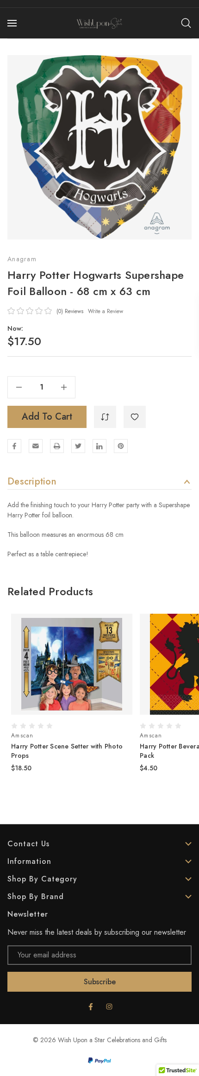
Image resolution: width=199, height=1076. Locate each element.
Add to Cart (47, 416)
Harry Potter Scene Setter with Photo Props (67, 751)
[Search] (186, 23)
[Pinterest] (121, 446)
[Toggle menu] (13, 23)
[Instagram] (109, 1006)
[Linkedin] (99, 446)
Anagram (22, 259)
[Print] (57, 446)
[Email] (36, 446)
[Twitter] (78, 446)
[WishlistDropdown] (135, 417)
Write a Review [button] (105, 311)
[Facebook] (14, 446)
